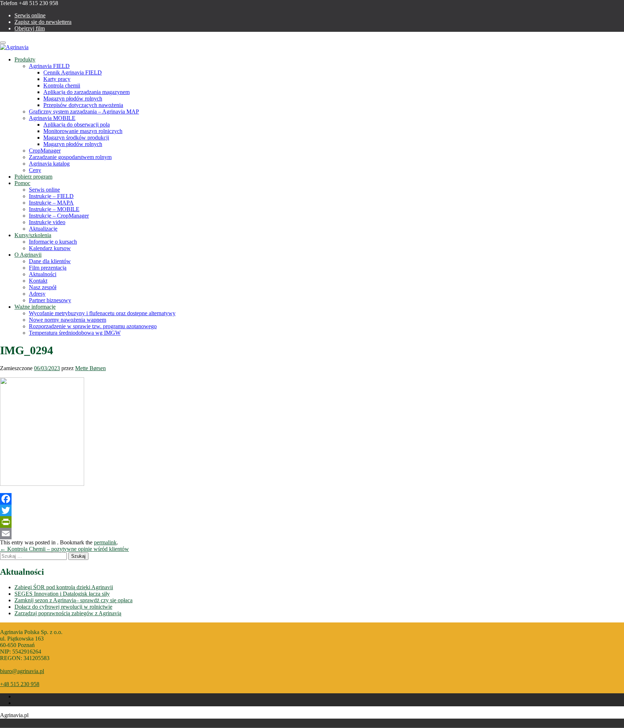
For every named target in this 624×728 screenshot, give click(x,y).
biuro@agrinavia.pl (22, 671)
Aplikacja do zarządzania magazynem (86, 92)
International (173, 723)
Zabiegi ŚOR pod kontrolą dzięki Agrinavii (63, 587)
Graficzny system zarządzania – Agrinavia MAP (84, 111)
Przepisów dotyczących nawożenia (83, 105)
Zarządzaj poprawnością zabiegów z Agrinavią (67, 613)
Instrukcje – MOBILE (54, 209)
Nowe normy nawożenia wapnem (67, 320)
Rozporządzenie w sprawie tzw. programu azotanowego (93, 326)
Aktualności (42, 274)
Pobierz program (33, 177)
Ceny (35, 170)
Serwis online (30, 15)
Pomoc (22, 183)
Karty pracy (56, 79)
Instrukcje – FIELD (51, 196)
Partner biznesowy (50, 300)
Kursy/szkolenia (32, 235)
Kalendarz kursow (50, 248)
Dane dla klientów (50, 261)
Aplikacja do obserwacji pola (76, 124)
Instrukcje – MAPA (51, 203)
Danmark (143, 723)
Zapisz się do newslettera (43, 22)
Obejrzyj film (29, 28)
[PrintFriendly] (312, 522)
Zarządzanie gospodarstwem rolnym (70, 157)
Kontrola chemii (61, 85)
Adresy (37, 294)
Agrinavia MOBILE (52, 118)
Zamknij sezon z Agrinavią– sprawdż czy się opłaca (73, 600)
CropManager (45, 150)
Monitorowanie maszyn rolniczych (82, 131)
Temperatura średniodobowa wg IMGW (75, 333)
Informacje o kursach (53, 242)
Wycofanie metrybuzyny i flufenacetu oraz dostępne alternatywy (102, 313)
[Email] (312, 533)
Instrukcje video (47, 222)
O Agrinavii (28, 255)
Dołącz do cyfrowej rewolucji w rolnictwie (63, 607)
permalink (105, 542)
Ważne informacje (35, 307)
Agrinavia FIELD (49, 66)
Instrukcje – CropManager (59, 216)
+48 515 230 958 (19, 684)
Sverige (163, 723)
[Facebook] (312, 499)
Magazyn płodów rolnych (72, 98)
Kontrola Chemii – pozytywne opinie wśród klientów (64, 549)
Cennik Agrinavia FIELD (72, 72)
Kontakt (38, 281)
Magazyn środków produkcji (76, 137)
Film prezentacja (47, 268)
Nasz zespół (42, 287)
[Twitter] (312, 510)
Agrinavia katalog (49, 163)
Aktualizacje (43, 229)
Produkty (24, 59)
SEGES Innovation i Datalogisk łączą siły (62, 594)
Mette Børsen (90, 368)
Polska (153, 723)
